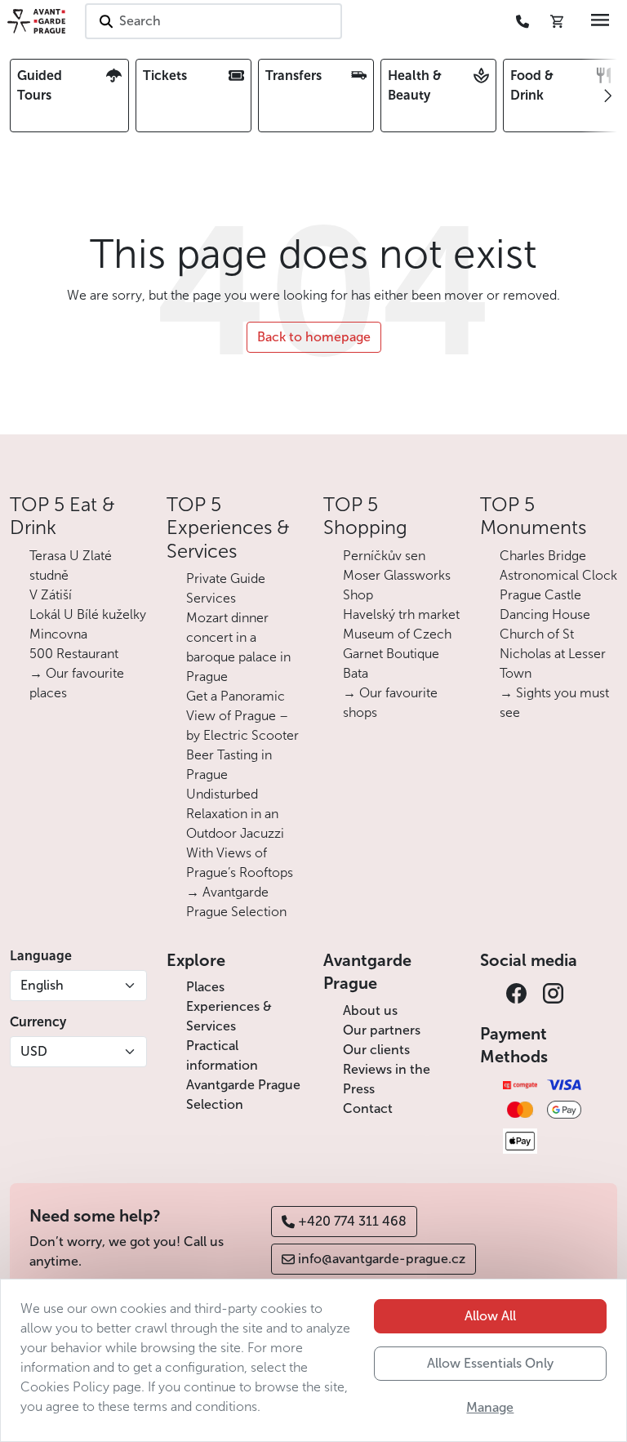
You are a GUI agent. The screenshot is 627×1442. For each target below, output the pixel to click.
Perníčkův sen (384, 555)
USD (33, 1051)
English (42, 985)
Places (205, 987)
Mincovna (58, 634)
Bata (355, 673)
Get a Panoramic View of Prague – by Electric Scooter (242, 715)
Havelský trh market (401, 614)
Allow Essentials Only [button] (490, 1363)
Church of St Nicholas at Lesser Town (553, 653)
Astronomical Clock (558, 575)
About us (370, 1010)
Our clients (376, 1049)
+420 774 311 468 (352, 1221)
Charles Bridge (543, 555)
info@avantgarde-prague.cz (381, 1258)
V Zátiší (50, 595)
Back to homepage (314, 337)
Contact (368, 1108)
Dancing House (545, 614)
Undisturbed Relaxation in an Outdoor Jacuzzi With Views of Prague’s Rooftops (239, 833)
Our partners (381, 1030)
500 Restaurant (73, 653)
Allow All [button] (490, 1316)
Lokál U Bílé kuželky (87, 614)
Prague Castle (540, 595)
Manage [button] (490, 1407)
